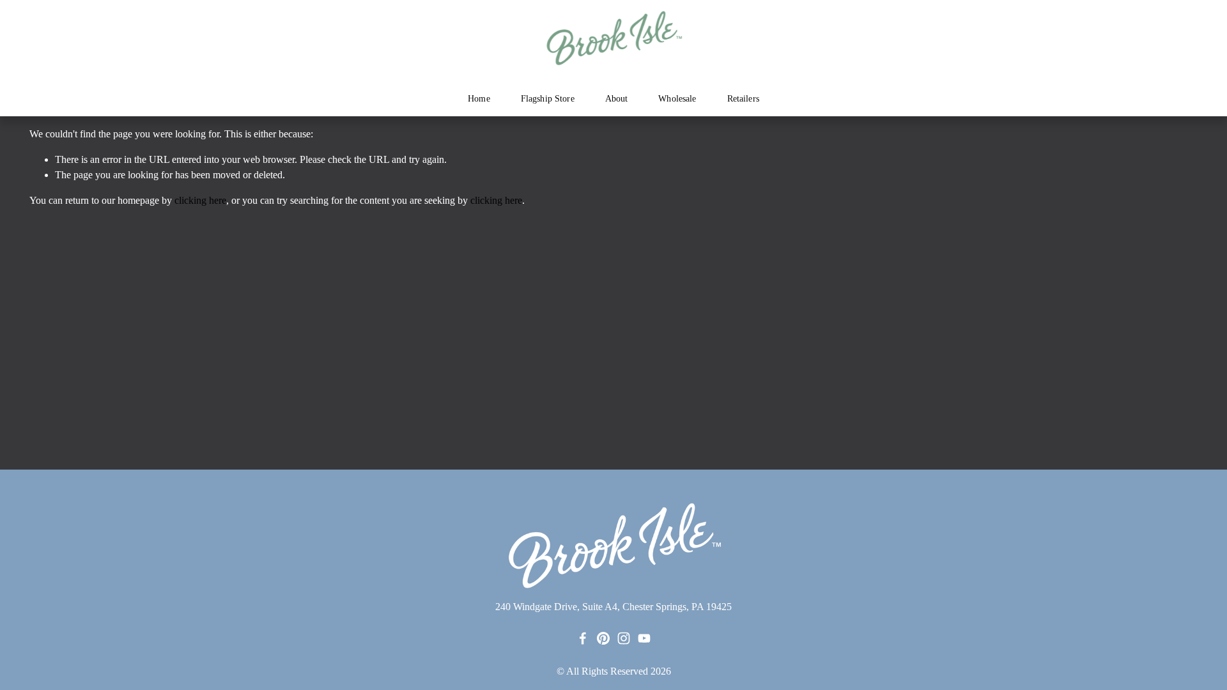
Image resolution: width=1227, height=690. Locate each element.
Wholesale (677, 98)
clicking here (200, 200)
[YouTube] (644, 638)
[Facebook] (582, 638)
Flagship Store (548, 98)
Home (479, 98)
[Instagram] (623, 638)
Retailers (743, 98)
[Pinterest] (603, 638)
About (616, 98)
